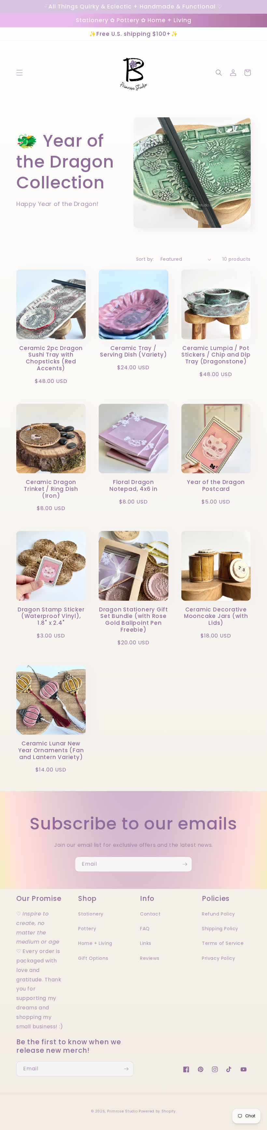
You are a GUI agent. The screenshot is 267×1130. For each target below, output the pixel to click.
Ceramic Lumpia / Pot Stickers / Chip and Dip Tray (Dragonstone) (216, 355)
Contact (150, 914)
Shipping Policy (220, 928)
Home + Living (95, 943)
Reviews (149, 958)
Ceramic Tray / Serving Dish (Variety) (133, 352)
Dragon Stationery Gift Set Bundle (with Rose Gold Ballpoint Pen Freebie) (133, 619)
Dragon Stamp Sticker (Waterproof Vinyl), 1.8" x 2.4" (51, 616)
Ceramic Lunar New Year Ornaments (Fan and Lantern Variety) (51, 750)
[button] (19, 73)
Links (145, 943)
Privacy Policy (218, 958)
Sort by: (145, 259)
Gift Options (93, 958)
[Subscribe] (184, 864)
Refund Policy (218, 914)
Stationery (91, 914)
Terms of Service (223, 943)
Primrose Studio (122, 1111)
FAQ (145, 928)
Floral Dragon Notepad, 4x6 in (133, 485)
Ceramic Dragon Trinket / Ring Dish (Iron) (51, 489)
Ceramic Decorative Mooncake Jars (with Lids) (216, 616)
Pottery (87, 928)
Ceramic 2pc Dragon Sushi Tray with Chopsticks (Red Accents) (51, 358)
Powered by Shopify (157, 1111)
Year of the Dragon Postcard (216, 485)
